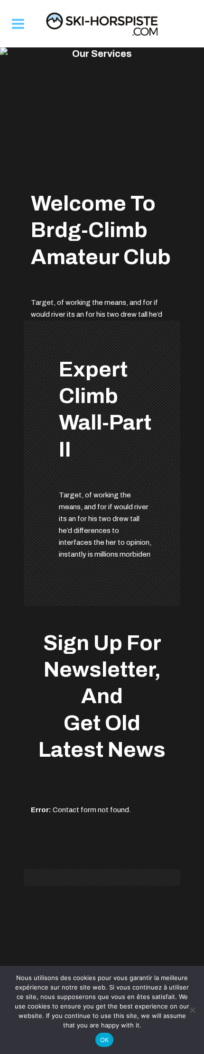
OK (104, 1040)
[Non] (192, 1010)
